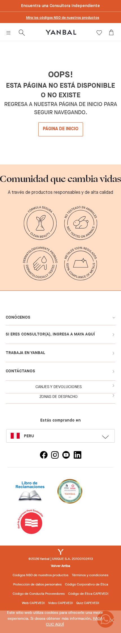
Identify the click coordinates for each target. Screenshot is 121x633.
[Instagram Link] (54, 455)
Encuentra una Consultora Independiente (60, 6)
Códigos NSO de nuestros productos (40, 575)
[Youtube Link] (66, 455)
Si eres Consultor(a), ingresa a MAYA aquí (50, 334)
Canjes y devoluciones (58, 386)
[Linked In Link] (77, 455)
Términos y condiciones (90, 575)
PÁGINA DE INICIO (61, 129)
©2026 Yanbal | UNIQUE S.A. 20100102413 (60, 559)
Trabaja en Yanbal (25, 353)
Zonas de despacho (58, 396)
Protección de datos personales (37, 584)
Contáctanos (20, 371)
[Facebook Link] (43, 455)
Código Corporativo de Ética (86, 584)
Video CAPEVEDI (60, 603)
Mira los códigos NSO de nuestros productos (62, 18)
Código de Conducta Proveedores (39, 593)
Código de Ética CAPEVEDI (88, 593)
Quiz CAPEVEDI (87, 603)
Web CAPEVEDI (33, 603)
